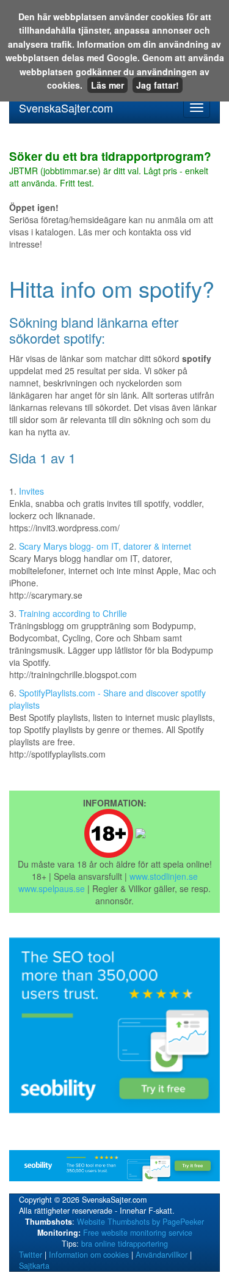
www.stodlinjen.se (163, 876)
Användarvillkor (161, 1254)
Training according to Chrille (73, 613)
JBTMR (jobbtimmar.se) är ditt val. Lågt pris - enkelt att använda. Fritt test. (110, 170)
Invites (31, 491)
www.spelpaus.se (51, 888)
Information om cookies (89, 1254)
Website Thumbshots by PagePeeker (140, 1221)
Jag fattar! (157, 85)
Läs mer (107, 85)
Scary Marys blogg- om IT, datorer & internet (105, 546)
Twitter (30, 1254)
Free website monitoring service (137, 1232)
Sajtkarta (34, 1265)
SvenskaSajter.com (66, 108)
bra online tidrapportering (124, 1243)
